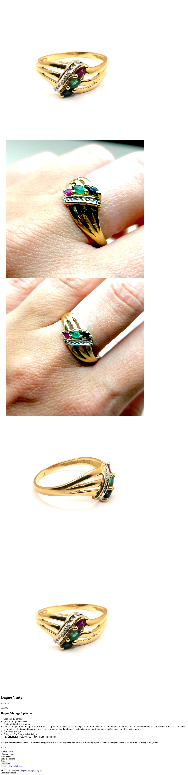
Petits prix (31, 770)
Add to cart (6, 764)
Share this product (8, 773)
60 (41, 770)
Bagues (23, 770)
